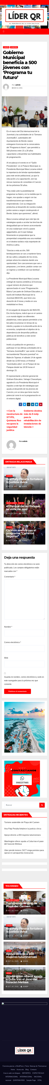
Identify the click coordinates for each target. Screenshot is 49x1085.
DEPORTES (26, 1073)
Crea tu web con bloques (11, 1073)
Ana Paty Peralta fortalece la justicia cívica (24, 480)
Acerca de (20, 1069)
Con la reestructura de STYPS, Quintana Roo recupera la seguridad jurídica (14, 420)
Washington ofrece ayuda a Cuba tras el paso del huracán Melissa (24, 979)
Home (13, 1069)
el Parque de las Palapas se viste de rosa (23, 507)
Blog (27, 1069)
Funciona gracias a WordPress (13, 1066)
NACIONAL (38, 1077)
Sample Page (31, 1080)
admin (18, 85)
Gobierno (14, 47)
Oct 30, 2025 (13, 986)
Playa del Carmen (13, 900)
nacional (8, 1080)
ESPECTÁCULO (38, 1073)
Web (6, 658)
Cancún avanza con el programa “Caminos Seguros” (21, 533)
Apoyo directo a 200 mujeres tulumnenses (22, 835)
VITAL (39, 1080)
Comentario (9, 577)
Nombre (8, 627)
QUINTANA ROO (19, 1080)
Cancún (6, 47)
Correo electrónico (12, 642)
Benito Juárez (11, 503)
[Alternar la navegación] (26, 31)
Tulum (9, 950)
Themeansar (42, 1066)
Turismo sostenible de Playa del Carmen (21, 822)
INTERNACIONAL (11, 1077)
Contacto (33, 1069)
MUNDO (9, 973)
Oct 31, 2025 (13, 910)
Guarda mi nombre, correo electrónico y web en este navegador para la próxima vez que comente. (24, 680)
